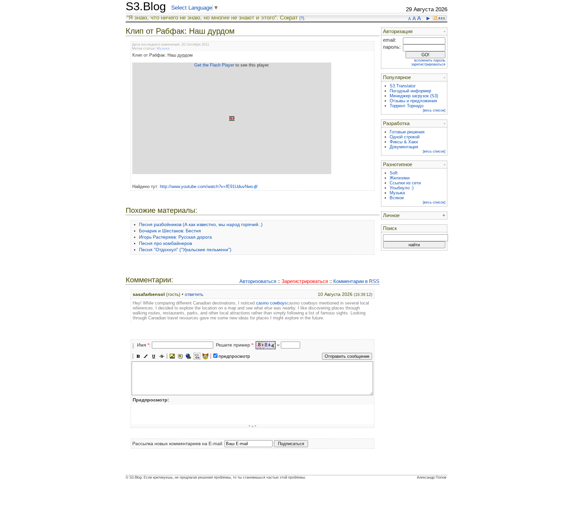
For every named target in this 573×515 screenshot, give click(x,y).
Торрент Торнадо (406, 105)
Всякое (397, 197)
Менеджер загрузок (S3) (414, 95)
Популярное (397, 77)
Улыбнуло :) (402, 187)
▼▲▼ (252, 426)
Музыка (163, 48)
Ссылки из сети (405, 182)
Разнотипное (397, 164)
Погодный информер (410, 90)
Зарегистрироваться (305, 281)
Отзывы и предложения (413, 100)
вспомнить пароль (429, 60)
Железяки (400, 177)
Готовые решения (407, 131)
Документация (404, 146)
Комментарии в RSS (356, 281)
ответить (194, 294)
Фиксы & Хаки (404, 141)
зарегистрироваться (428, 64)
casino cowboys (271, 303)
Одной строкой (404, 136)
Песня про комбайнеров (165, 243)
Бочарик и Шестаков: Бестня (170, 230)
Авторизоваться (257, 281)
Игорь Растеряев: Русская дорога (175, 237)
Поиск (390, 228)
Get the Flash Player (214, 65)
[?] (301, 18)
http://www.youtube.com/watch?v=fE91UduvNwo (206, 186)
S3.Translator (402, 85)
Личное (391, 215)
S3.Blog (146, 6)
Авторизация (398, 31)
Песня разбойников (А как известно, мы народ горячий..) (201, 224)
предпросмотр (234, 356)
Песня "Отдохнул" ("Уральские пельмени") (185, 249)
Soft (394, 172)
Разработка (396, 123)
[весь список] (434, 110)
